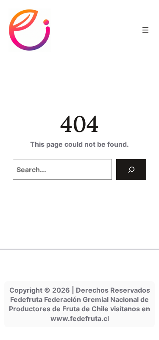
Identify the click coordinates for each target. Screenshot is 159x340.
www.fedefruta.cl (79, 318)
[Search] (131, 169)
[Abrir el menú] (145, 30)
